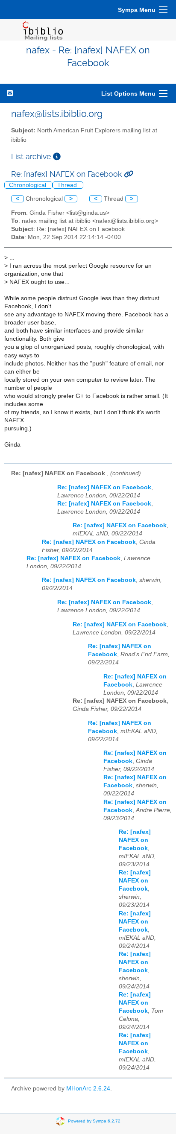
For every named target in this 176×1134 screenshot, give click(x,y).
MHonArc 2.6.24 (88, 1088)
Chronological (28, 185)
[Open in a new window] (57, 156)
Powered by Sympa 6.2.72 (94, 1120)
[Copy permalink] (128, 174)
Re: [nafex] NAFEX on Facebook (104, 487)
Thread (68, 185)
